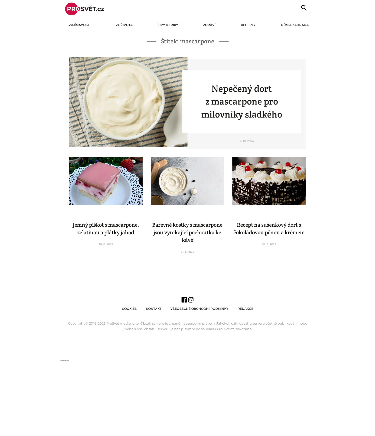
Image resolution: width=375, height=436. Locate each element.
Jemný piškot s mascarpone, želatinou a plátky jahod (106, 228)
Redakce (245, 309)
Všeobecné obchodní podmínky (199, 309)
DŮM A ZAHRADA (295, 25)
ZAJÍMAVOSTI (80, 25)
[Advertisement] (187, 398)
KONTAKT (153, 309)
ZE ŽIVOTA (124, 25)
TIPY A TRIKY (168, 25)
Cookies (129, 309)
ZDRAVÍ (209, 25)
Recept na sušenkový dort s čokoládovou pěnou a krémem (269, 228)
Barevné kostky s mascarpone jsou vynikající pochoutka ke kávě (187, 232)
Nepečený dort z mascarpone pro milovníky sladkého (241, 101)
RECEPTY (248, 25)
